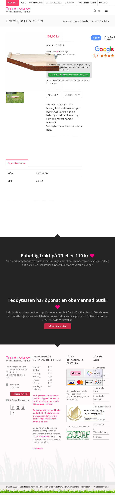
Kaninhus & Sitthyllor (100, 21)
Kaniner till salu (99, 369)
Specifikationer (17, 163)
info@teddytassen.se (20, 400)
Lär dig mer (100, 375)
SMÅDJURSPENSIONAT (87, 2)
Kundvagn (100, 419)
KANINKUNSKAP (35, 2)
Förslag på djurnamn (99, 413)
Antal (52, 94)
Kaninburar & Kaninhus (79, 21)
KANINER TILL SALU (53, 2)
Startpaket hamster (99, 397)
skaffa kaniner (42, 436)
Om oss (98, 436)
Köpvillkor (100, 424)
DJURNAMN (69, 2)
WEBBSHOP (12, 2)
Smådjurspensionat (101, 406)
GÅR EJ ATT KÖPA (72, 94)
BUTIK (23, 2)
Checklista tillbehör (99, 382)
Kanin (65, 21)
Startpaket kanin (99, 389)
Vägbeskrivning (100, 432)
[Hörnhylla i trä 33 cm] (34, 62)
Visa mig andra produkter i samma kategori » (69, 74)
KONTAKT (103, 2)
